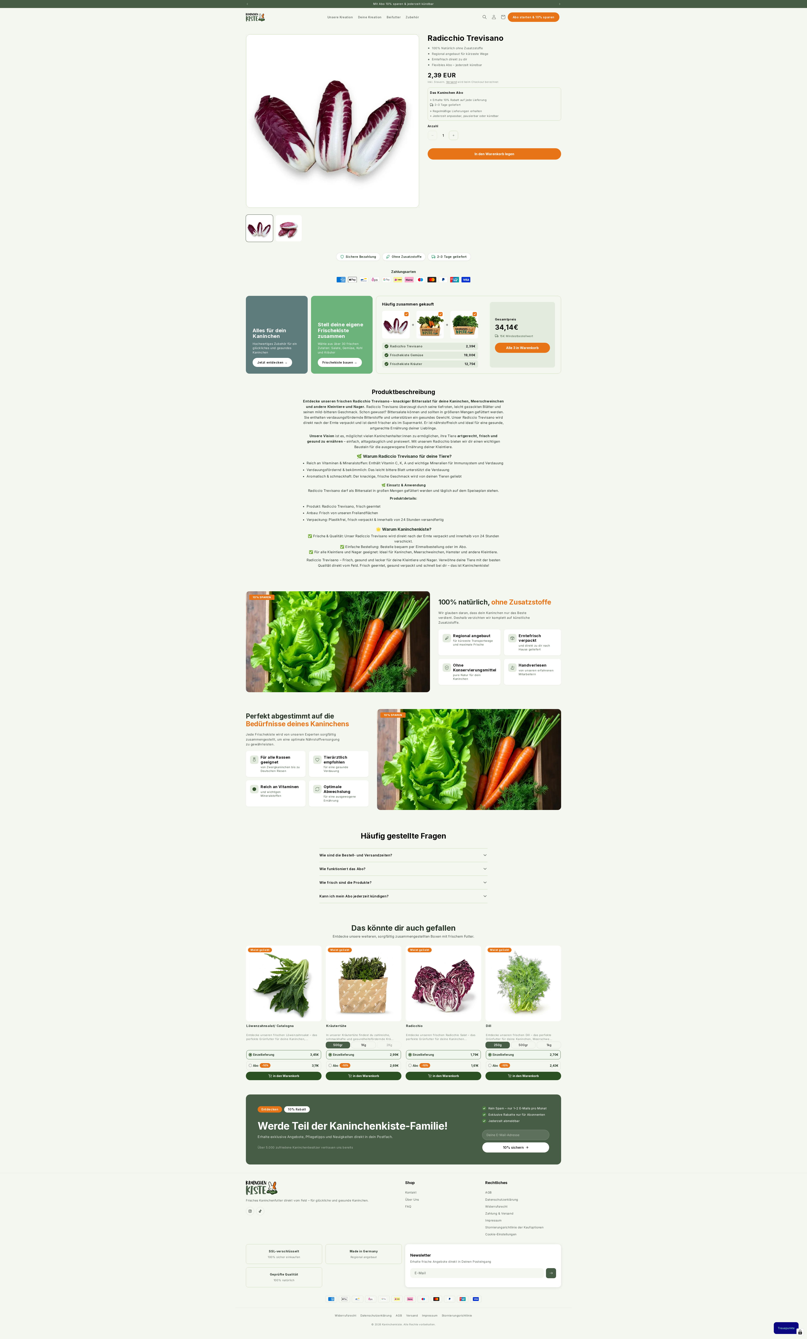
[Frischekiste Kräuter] (475, 314)
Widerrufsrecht (496, 1206)
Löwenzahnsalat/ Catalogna (270, 1026)
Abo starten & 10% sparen (533, 17)
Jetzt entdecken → (272, 362)
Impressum (493, 1220)
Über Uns (412, 1199)
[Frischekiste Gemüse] (440, 314)
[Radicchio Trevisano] (406, 314)
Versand (451, 81)
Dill (488, 1026)
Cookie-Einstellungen (501, 1234)
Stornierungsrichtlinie (457, 1315)
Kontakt (411, 1192)
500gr (338, 1045)
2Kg (389, 1045)
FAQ (408, 1206)
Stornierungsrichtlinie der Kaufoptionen (514, 1227)
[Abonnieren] (551, 1273)
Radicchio (414, 1026)
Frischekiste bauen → (339, 362)
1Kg (363, 1045)
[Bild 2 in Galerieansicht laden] (288, 228)
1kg (549, 1045)
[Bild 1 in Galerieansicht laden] (259, 228)
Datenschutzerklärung (501, 1199)
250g (498, 1045)
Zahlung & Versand (499, 1213)
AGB (488, 1192)
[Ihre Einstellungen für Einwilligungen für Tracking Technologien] (800, 1332)
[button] (484, 17)
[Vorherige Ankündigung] (247, 4)
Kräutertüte (336, 1026)
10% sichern (513, 1147)
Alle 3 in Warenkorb (522, 348)
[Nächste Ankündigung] (559, 4)
